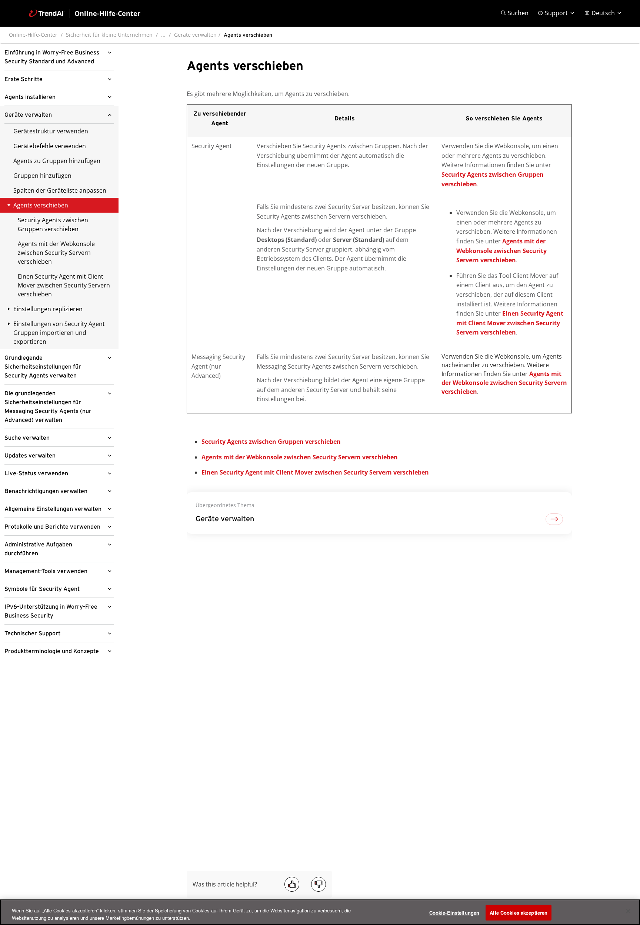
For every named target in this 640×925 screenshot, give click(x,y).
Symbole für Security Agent (42, 589)
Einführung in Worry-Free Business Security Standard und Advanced (51, 57)
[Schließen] (628, 911)
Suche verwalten (27, 438)
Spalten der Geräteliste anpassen (59, 190)
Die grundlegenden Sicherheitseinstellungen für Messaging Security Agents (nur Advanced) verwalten (47, 406)
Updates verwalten (30, 456)
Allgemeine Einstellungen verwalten (52, 509)
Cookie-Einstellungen (454, 912)
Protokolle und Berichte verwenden (52, 527)
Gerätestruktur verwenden (50, 131)
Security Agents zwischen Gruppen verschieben (53, 224)
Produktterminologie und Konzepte (51, 651)
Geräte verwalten (195, 34)
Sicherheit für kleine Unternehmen (109, 34)
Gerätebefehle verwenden (49, 146)
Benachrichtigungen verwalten (45, 491)
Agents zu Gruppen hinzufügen (56, 161)
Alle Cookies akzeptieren (518, 912)
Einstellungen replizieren (48, 309)
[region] (320, 912)
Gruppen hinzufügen (42, 176)
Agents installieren (30, 97)
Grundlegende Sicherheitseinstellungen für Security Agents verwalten (42, 367)
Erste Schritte (23, 79)
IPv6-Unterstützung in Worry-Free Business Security (50, 611)
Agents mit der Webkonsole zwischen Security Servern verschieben (56, 253)
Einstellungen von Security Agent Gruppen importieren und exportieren (59, 333)
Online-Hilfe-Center (33, 34)
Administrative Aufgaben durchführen (38, 549)
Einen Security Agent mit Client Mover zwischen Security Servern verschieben (64, 285)
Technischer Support (32, 633)
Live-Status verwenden (36, 473)
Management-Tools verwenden (45, 571)
